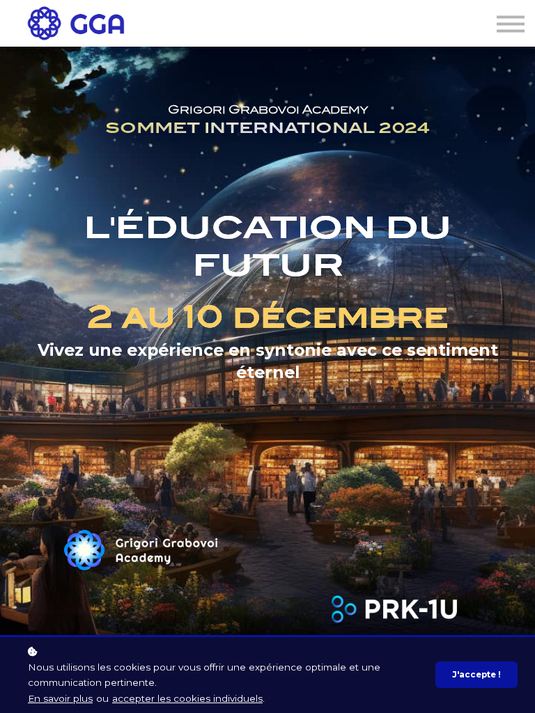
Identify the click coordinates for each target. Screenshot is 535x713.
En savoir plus (60, 698)
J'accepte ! (476, 675)
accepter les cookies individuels (187, 698)
